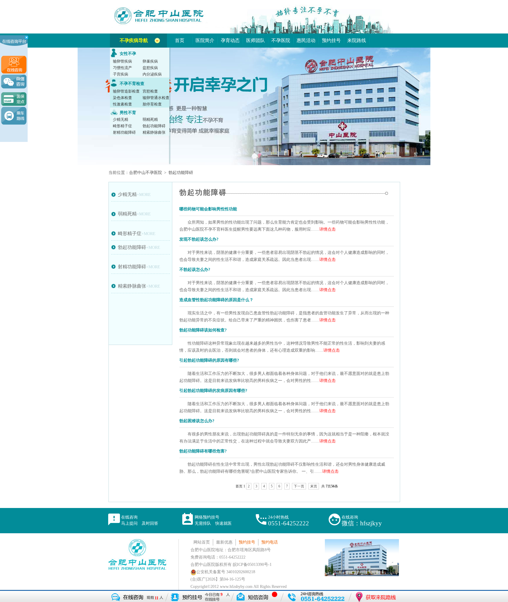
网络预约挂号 (213, 520)
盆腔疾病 (150, 68)
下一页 (299, 486)
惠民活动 (306, 40)
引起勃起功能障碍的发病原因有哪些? (213, 390)
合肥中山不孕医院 (145, 172)
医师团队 (255, 40)
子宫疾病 (120, 74)
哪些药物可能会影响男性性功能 (208, 209)
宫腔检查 (150, 91)
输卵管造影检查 (126, 91)
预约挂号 (331, 40)
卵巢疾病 (150, 61)
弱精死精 (150, 119)
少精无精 (120, 119)
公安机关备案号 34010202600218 (225, 572)
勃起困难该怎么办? (196, 421)
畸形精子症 (122, 126)
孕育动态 (230, 40)
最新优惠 (224, 542)
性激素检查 (122, 104)
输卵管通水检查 (156, 97)
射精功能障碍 (124, 132)
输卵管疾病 (122, 61)
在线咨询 (139, 520)
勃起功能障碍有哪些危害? (203, 451)
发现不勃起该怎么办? (198, 239)
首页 (179, 40)
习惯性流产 (122, 68)
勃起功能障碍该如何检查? (203, 330)
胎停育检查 (152, 104)
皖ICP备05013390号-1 (252, 564)
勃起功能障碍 (154, 126)
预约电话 (269, 542)
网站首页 (201, 542)
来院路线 (356, 40)
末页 (313, 486)
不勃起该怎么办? (194, 269)
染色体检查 (122, 97)
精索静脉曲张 (154, 132)
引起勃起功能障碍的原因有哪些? (209, 360)
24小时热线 (288, 520)
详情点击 (327, 229)
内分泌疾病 (152, 74)
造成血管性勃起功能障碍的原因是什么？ (216, 300)
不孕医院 (280, 40)
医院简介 (204, 40)
